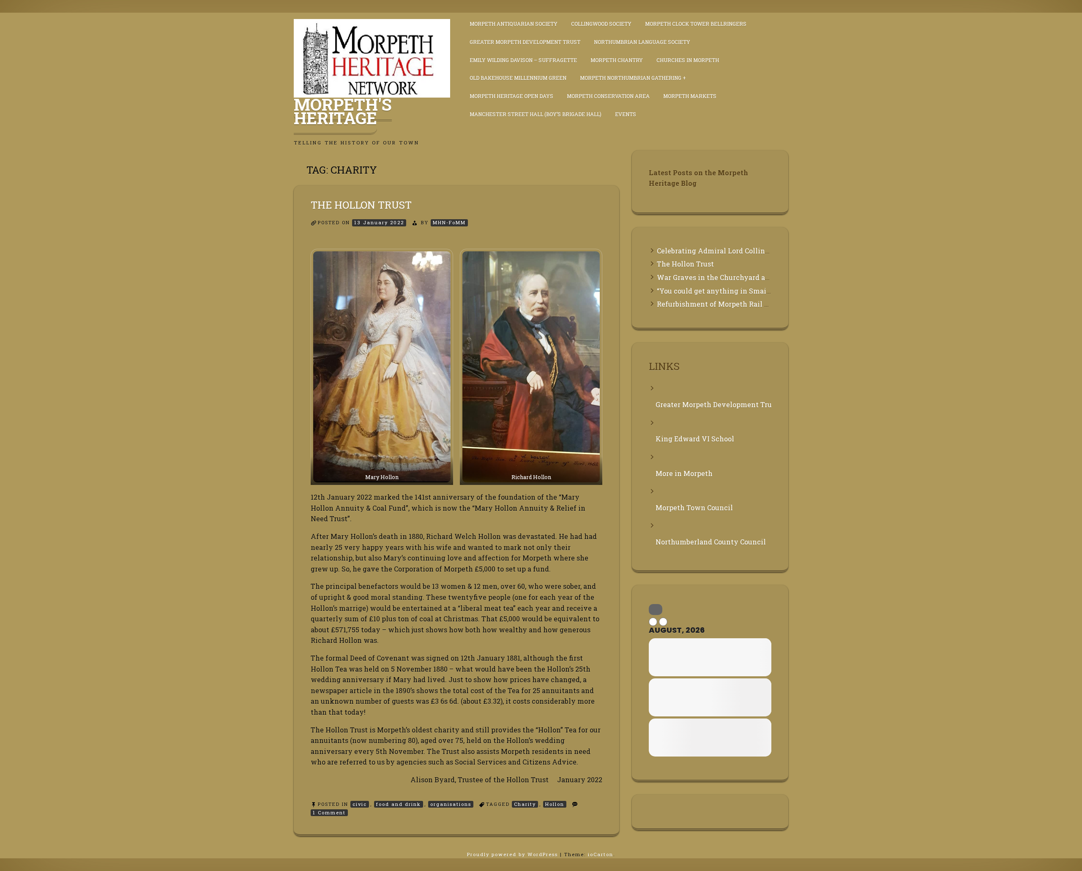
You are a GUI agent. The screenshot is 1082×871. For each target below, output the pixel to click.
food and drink (398, 804)
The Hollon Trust (361, 205)
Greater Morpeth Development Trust (525, 41)
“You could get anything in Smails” (716, 290)
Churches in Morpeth (687, 60)
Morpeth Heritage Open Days (511, 96)
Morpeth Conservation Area (608, 96)
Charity (525, 804)
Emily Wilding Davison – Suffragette (523, 60)
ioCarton (600, 854)
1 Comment (330, 813)
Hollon (554, 804)
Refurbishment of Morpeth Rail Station (723, 303)
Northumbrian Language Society (642, 41)
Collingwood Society (601, 23)
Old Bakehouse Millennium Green (518, 77)
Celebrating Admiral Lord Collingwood (722, 250)
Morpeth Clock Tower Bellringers (695, 23)
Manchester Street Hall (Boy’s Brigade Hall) (535, 114)
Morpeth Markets (689, 96)
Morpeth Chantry (616, 60)
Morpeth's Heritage (343, 111)
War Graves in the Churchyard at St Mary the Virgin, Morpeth (761, 277)
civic (359, 804)
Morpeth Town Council (694, 507)
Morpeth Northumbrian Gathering (630, 77)
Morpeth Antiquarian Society (513, 23)
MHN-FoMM (449, 222)
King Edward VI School (695, 438)
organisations (450, 804)
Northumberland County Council (711, 541)
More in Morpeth (684, 473)
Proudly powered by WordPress (513, 854)
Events (625, 114)
